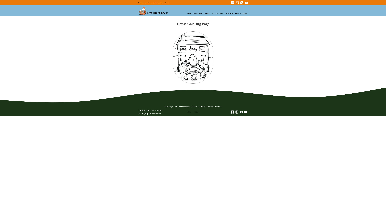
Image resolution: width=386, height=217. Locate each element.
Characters (197, 13)
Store (245, 13)
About (237, 13)
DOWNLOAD (193, 57)
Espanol (207, 13)
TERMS (189, 112)
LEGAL (196, 112)
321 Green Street (218, 13)
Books (189, 13)
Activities (229, 13)
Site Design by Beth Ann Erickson (150, 114)
